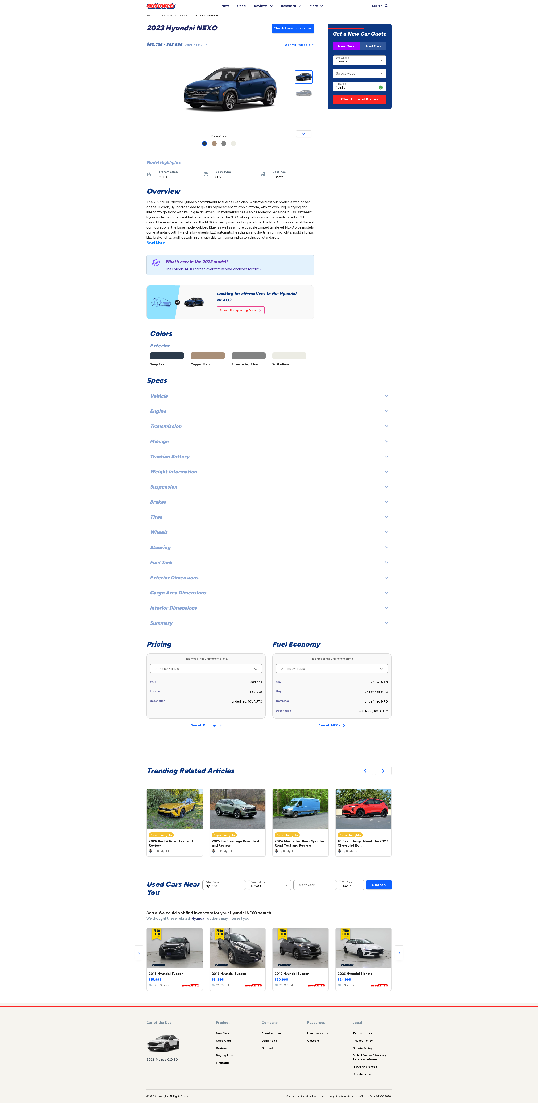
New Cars (346, 46)
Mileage (159, 441)
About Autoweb (272, 1033)
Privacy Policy (363, 1040)
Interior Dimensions (173, 608)
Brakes (158, 502)
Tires (156, 517)
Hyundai (167, 15)
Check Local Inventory (292, 28)
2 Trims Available (297, 45)
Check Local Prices (359, 99)
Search (379, 884)
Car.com (313, 1040)
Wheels (158, 532)
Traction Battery (169, 456)
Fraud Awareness (365, 1067)
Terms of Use (362, 1033)
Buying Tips (224, 1055)
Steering (160, 547)
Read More (155, 242)
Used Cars (373, 46)
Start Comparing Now (238, 310)
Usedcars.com (317, 1033)
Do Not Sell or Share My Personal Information (369, 1057)
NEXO (183, 15)
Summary (161, 623)
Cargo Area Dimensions (178, 593)
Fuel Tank (161, 562)
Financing (223, 1063)
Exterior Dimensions (174, 578)
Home (149, 15)
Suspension (163, 487)
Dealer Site (269, 1040)
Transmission (165, 426)
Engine (158, 411)
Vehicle (159, 396)
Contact (267, 1048)
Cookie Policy (362, 1048)
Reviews (222, 1048)
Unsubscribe (362, 1074)
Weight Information (173, 472)
